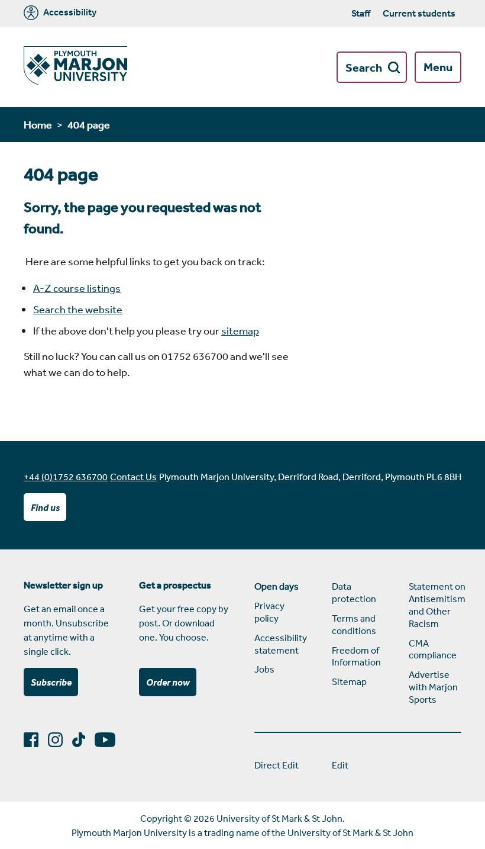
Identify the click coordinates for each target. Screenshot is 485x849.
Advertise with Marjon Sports (433, 686)
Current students (419, 13)
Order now (168, 682)
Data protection (354, 592)
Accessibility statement (280, 644)
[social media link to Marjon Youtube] (110, 739)
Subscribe (51, 682)
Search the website (77, 309)
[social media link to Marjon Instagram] (60, 739)
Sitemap (349, 681)
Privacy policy (269, 612)
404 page (88, 124)
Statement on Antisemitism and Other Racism (435, 604)
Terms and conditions (354, 624)
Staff (360, 13)
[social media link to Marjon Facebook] (36, 739)
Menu (437, 67)
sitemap (240, 330)
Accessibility (68, 12)
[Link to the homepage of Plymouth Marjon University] (75, 67)
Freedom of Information (356, 656)
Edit (340, 765)
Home (38, 124)
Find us (45, 507)
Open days (276, 586)
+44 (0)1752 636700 (66, 477)
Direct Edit (276, 765)
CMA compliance (433, 649)
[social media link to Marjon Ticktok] (83, 739)
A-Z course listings (77, 287)
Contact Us (133, 477)
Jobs (264, 669)
